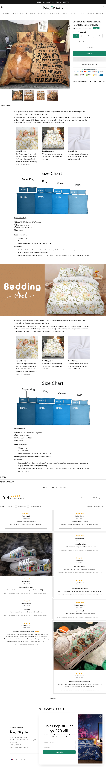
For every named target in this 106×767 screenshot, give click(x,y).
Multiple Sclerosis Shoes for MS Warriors (26, 644)
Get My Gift (59, 752)
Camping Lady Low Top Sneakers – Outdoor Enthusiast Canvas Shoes (79, 690)
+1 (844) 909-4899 (16, 745)
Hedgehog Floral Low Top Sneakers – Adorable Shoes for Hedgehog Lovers (26, 528)
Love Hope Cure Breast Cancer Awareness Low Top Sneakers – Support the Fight (26, 593)
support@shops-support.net (19, 747)
